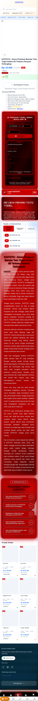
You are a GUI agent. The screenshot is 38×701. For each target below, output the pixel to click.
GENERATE (20, 136)
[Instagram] (7, 667)
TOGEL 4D (30, 17)
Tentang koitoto (6, 676)
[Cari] (3, 9)
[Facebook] (3, 667)
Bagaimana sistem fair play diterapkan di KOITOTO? (15, 514)
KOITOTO (6, 13)
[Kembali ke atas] (34, 688)
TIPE (22, 123)
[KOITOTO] (19, 3)
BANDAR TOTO (17, 13)
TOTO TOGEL (29, 13)
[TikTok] (12, 667)
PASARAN (11, 123)
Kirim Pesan (9, 658)
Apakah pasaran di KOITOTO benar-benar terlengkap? (15, 505)
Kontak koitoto (6, 678)
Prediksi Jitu (31, 229)
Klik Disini (20, 109)
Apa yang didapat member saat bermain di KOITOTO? (16, 531)
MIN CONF (11, 129)
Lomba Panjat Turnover (19, 229)
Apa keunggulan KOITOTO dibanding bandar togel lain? (15, 522)
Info (35, 192)
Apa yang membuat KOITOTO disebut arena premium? (16, 497)
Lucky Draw (8, 229)
